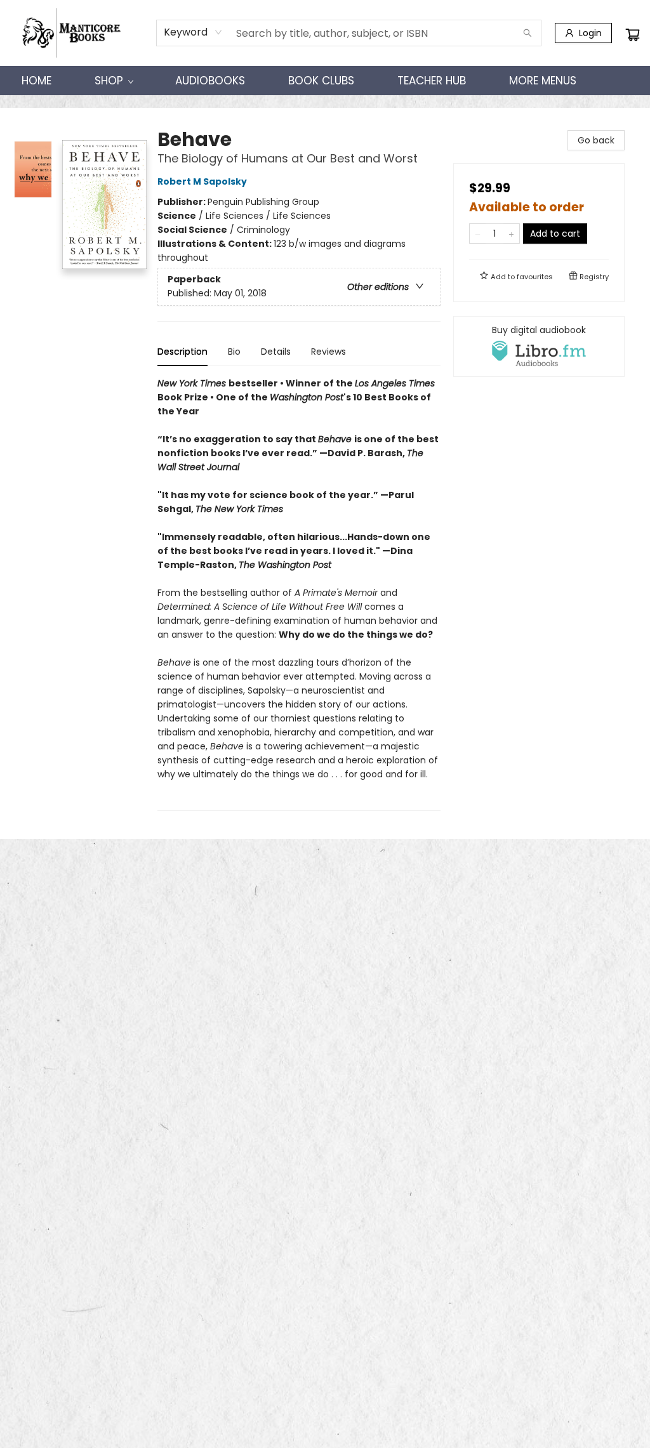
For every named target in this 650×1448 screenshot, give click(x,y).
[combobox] (193, 32)
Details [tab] (276, 351)
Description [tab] (182, 351)
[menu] (325, 80)
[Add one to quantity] (511, 233)
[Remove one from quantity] (478, 233)
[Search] (527, 33)
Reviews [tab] (328, 351)
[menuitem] (36, 80)
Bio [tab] (234, 351)
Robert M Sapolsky (202, 181)
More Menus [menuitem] (542, 80)
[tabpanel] (299, 593)
